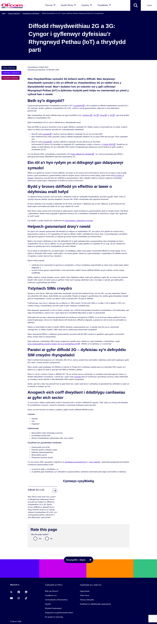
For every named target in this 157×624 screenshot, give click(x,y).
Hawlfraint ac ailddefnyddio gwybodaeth (95, 604)
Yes (40, 539)
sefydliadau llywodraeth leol (75, 462)
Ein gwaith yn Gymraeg (54, 617)
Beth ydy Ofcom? (51, 591)
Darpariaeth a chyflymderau (31, 13)
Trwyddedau (104, 5)
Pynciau (51, 5)
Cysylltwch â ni (50, 595)
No (51, 539)
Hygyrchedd (84, 591)
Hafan (3, 13)
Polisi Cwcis (84, 595)
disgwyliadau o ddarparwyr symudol (79, 221)
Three (102, 115)
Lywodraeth (77, 106)
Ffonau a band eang (14, 13)
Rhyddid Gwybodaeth (53, 608)
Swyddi (48, 604)
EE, (95, 115)
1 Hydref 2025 (107, 144)
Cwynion (87, 5)
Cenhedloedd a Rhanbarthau (56, 600)
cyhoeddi (45, 134)
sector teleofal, (94, 462)
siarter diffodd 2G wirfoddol (81, 154)
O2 (111, 115)
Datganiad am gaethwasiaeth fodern (59, 613)
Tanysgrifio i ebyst (76, 559)
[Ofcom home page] (12, 5)
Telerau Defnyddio (87, 600)
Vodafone (86, 115)
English (149, 5)
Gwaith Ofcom (69, 5)
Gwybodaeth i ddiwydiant (10, 78)
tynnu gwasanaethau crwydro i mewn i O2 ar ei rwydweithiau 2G (52, 344)
